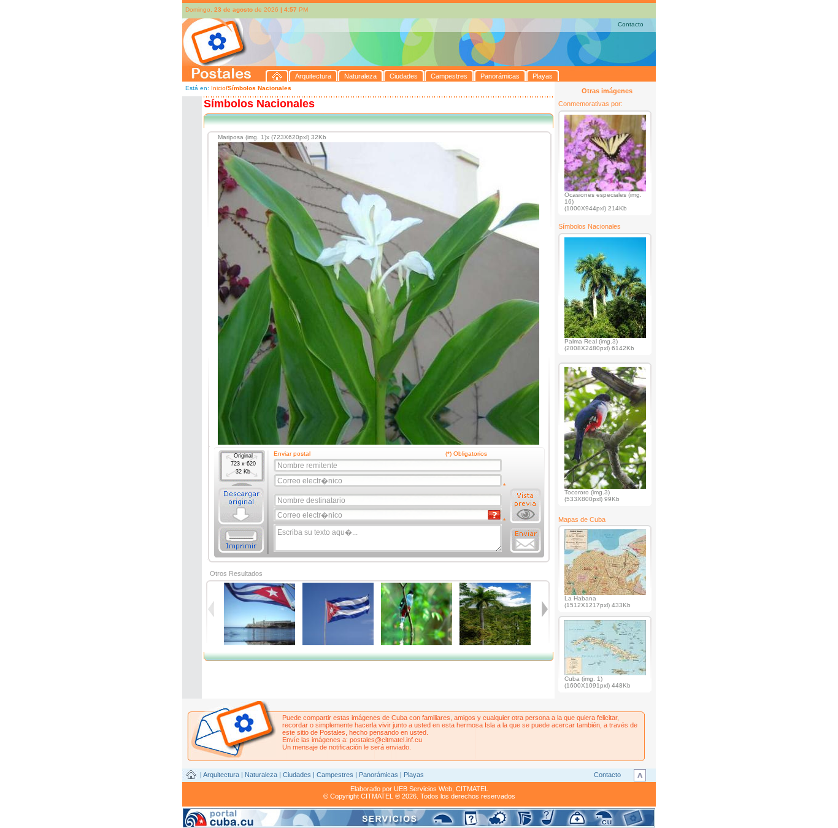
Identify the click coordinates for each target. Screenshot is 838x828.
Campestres (335, 774)
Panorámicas (378, 774)
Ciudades (297, 774)
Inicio (218, 88)
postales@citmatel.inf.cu (386, 739)
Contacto (631, 24)
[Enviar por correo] (525, 540)
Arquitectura (221, 774)
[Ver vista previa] (525, 506)
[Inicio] (277, 76)
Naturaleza (261, 774)
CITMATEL (472, 788)
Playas (414, 774)
